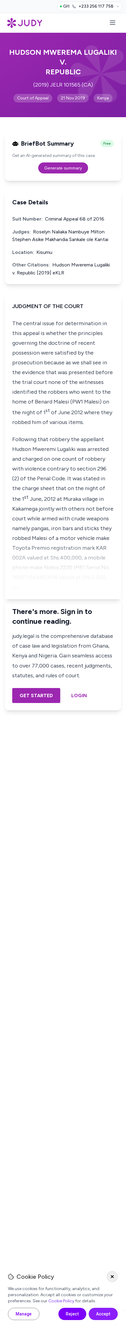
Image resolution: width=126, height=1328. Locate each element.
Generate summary (63, 168)
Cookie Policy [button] (61, 1301)
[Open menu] (112, 23)
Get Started (36, 695)
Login (79, 695)
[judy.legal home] (24, 23)
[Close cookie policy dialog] (112, 1276)
